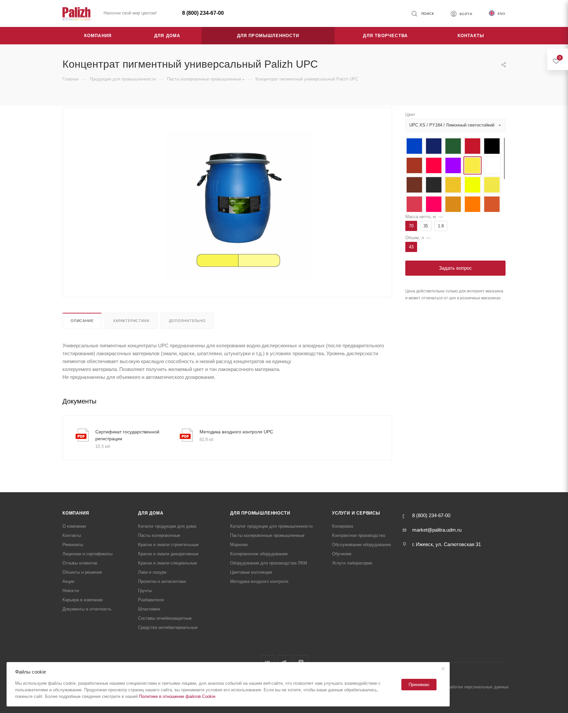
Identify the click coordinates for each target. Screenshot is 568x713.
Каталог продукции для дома (167, 526)
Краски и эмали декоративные (168, 553)
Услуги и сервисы (356, 513)
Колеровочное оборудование (259, 553)
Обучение (341, 553)
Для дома (150, 513)
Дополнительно (187, 321)
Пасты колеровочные (159, 535)
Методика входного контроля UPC (236, 431)
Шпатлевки (149, 609)
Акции (68, 581)
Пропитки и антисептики (162, 581)
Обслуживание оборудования (361, 544)
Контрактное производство (358, 535)
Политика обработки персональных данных (466, 686)
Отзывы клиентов (79, 563)
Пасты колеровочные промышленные (267, 535)
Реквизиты (72, 544)
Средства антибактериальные (168, 627)
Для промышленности (260, 513)
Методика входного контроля (259, 581)
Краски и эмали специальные (167, 563)
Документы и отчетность (86, 609)
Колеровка (342, 526)
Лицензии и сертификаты (87, 553)
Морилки (239, 544)
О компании (74, 526)
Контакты (71, 535)
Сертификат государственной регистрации (127, 435)
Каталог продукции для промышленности (271, 526)
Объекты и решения (82, 572)
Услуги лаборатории (352, 563)
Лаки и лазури (152, 572)
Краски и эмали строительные (168, 544)
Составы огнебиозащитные (165, 618)
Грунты (145, 590)
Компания (75, 513)
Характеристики (131, 321)
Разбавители (151, 599)
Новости (70, 590)
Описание (82, 321)
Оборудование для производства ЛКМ (268, 563)
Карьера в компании (82, 599)
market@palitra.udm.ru (437, 530)
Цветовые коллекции (251, 572)
